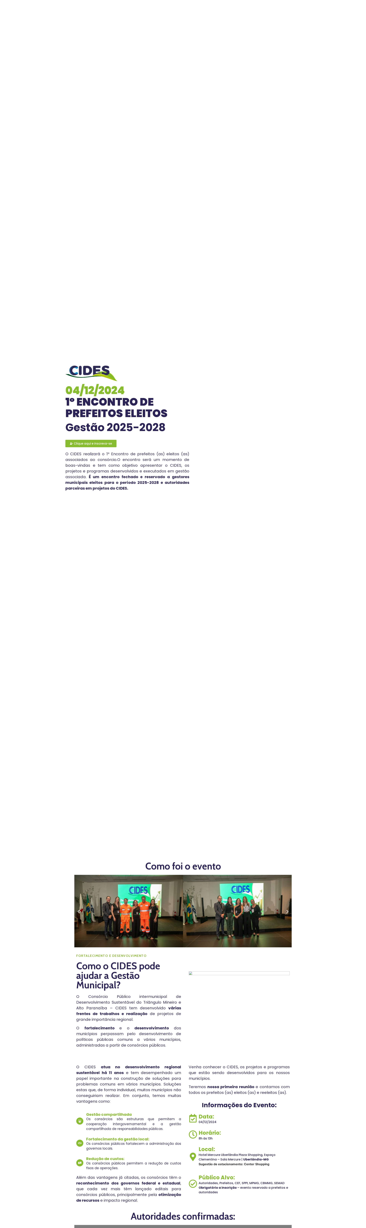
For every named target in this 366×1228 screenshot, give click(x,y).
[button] (78, 911)
